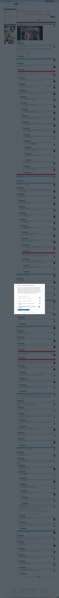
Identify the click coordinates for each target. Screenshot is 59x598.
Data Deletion (25, 312)
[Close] (43, 285)
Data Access (29, 312)
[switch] (39, 298)
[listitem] (29, 296)
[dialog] (29, 299)
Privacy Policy (34, 312)
